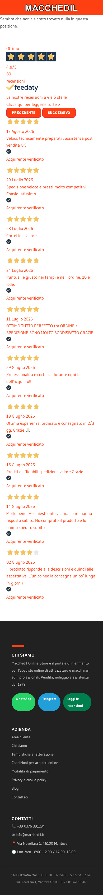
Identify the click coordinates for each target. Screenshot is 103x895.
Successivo (59, 113)
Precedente (24, 113)
